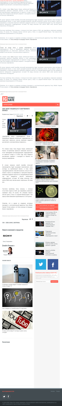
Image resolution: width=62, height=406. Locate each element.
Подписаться (54, 281)
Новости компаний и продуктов (12, 230)
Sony (12, 9)
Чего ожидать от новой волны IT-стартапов (14, 308)
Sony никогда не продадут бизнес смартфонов (24, 39)
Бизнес (11, 222)
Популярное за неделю (47, 205)
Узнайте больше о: (8, 245)
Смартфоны (16, 222)
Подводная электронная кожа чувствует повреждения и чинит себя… (47, 234)
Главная (22, 110)
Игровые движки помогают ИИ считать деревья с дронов (51, 244)
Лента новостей (14, 110)
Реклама (58, 391)
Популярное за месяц (47, 208)
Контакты (53, 391)
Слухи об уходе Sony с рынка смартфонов (12, 0)
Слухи (7, 222)
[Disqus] (17, 362)
